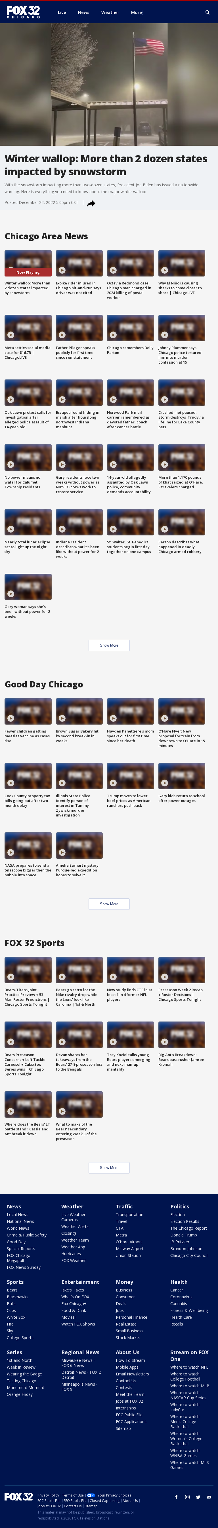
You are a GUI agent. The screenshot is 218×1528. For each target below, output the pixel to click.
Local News (17, 1214)
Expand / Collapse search (207, 12)
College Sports (20, 1337)
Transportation (129, 1214)
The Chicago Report (188, 1228)
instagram (187, 1497)
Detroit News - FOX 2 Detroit (81, 1374)
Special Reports (21, 1248)
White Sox (16, 1317)
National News (20, 1221)
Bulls (11, 1303)
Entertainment (80, 1281)
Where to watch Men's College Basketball (185, 1421)
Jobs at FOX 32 (129, 1401)
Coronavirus (181, 1296)
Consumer (125, 1296)
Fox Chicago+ (74, 1303)
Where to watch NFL (189, 1367)
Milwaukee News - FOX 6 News (78, 1363)
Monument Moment (25, 1387)
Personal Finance (131, 1317)
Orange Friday (20, 1394)
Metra (121, 1235)
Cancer (176, 1290)
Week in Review (21, 1367)
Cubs (11, 1310)
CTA (119, 1228)
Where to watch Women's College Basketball (186, 1438)
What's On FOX (75, 1296)
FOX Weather (73, 1260)
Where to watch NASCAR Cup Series (188, 1395)
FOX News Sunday (24, 1267)
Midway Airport (130, 1248)
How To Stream (130, 1360)
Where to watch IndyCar (185, 1407)
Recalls (176, 1324)
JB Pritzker (179, 1241)
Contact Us (126, 1380)
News (14, 1206)
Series (14, 1352)
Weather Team (75, 1240)
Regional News (80, 1352)
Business (124, 1290)
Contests (124, 1387)
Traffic (124, 1206)
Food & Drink (73, 1310)
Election (177, 1214)
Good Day (16, 1241)
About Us (127, 1352)
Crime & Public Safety (27, 1235)
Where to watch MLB (189, 1385)
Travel (121, 1221)
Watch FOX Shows (78, 1324)
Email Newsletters (132, 1374)
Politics (179, 1206)
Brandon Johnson (186, 1248)
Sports (15, 1281)
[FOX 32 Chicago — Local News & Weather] (25, 12)
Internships (126, 1408)
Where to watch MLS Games (189, 1465)
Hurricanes (71, 1253)
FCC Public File (129, 1414)
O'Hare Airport (129, 1241)
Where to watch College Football (185, 1376)
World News (18, 1228)
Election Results (184, 1221)
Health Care (181, 1317)
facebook (176, 1497)
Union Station (128, 1255)
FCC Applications (131, 1421)
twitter (198, 1497)
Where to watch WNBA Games (185, 1453)
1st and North (19, 1360)
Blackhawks (17, 1296)
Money (124, 1281)
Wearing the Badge (24, 1374)
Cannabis (178, 1303)
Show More (109, 645)
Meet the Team (130, 1394)
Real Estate (126, 1324)
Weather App (73, 1247)
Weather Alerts (75, 1226)
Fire (10, 1324)
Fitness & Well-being (189, 1310)
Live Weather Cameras (73, 1217)
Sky (10, 1330)
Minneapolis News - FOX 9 (79, 1386)
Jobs (120, 1310)
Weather (72, 1206)
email (208, 1497)
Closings (69, 1233)
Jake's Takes (72, 1290)
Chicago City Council (188, 1255)
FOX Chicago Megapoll (18, 1258)
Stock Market (128, 1337)
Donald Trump (183, 1235)
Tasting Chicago (21, 1380)
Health (179, 1281)
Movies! (68, 1317)
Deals (121, 1303)
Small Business (129, 1330)
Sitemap (123, 1428)
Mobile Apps (127, 1367)
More (136, 12)
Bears (12, 1290)
